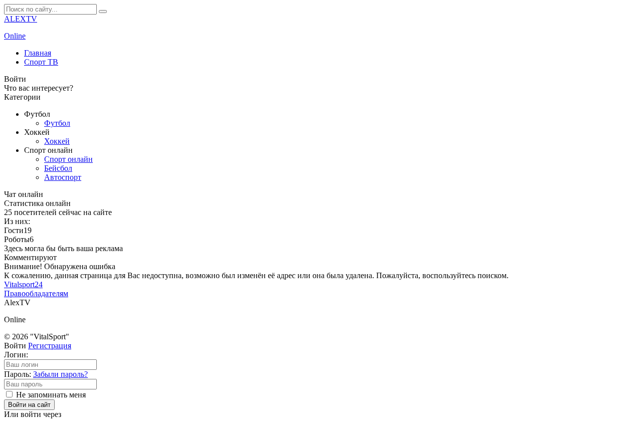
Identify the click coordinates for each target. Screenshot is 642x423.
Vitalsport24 (23, 284)
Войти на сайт (29, 404)
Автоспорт (62, 177)
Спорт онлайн (68, 159)
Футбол (57, 123)
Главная (37, 53)
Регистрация (49, 345)
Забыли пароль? (60, 374)
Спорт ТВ (41, 62)
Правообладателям (36, 293)
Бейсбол (58, 168)
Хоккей (57, 141)
